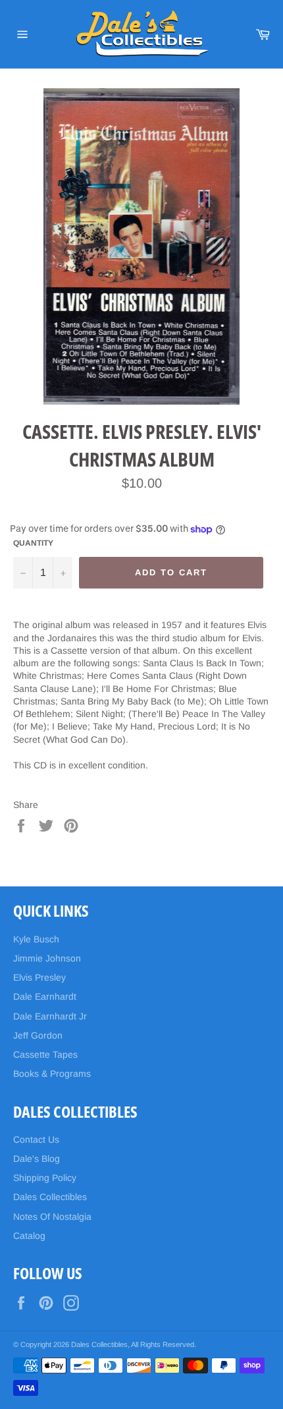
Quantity (33, 543)
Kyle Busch (36, 939)
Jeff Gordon (38, 1035)
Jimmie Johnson (47, 958)
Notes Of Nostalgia (52, 1216)
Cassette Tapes (45, 1054)
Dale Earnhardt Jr (50, 1016)
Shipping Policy (44, 1177)
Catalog (29, 1235)
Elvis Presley (39, 977)
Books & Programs (52, 1073)
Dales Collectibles (50, 1197)
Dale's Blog (36, 1158)
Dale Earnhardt (44, 996)
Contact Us (36, 1139)
